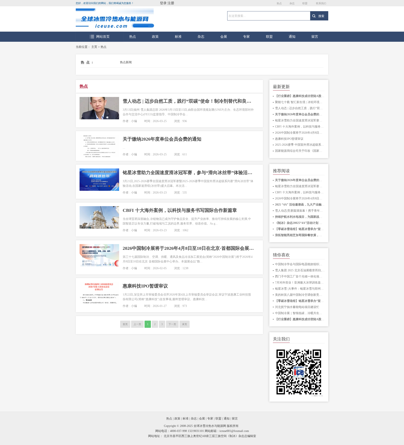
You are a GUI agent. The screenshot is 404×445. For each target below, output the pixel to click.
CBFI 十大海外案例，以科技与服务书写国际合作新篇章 (300, 126)
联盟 (304, 3)
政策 (155, 36)
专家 (246, 36)
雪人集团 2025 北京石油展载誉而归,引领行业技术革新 (300, 270)
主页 (94, 46)
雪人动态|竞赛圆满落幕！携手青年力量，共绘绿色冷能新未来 (300, 210)
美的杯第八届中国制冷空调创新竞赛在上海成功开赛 (300, 294)
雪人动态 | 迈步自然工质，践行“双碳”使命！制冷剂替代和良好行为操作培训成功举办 (300, 108)
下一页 (172, 324)
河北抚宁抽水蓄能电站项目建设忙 (297, 307)
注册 (170, 3)
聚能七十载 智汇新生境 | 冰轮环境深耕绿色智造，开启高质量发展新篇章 (300, 102)
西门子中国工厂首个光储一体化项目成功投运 (300, 276)
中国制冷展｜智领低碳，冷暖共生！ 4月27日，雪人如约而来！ (300, 313)
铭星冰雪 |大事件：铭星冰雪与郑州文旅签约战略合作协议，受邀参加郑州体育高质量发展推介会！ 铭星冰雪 (300, 288)
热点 (279, 3)
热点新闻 (126, 62)
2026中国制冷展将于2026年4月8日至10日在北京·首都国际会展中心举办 (300, 132)
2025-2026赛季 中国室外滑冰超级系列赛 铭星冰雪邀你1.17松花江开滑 (300, 144)
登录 (163, 3)
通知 (292, 36)
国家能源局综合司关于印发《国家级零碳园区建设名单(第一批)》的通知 (300, 150)
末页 (184, 324)
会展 (223, 36)
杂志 (292, 3)
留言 (314, 36)
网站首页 (103, 36)
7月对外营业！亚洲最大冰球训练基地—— (300, 282)
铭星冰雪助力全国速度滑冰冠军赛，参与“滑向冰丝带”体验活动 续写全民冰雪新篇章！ (300, 120)
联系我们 (321, 3)
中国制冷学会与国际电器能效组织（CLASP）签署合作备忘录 (300, 264)
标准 (178, 36)
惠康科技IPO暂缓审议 (289, 138)
